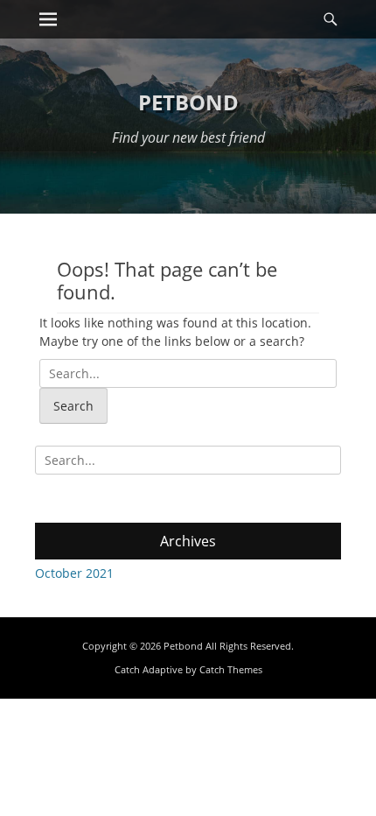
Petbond (188, 102)
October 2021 (74, 573)
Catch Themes (230, 669)
